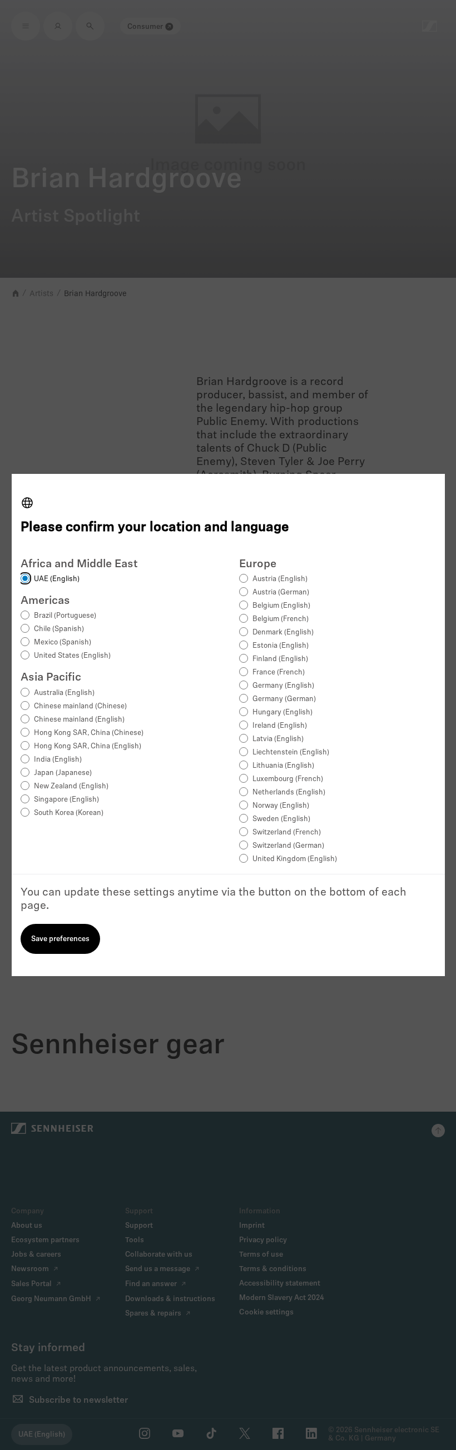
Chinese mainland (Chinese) (80, 706)
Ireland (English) (279, 725)
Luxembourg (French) (287, 779)
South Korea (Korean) (68, 813)
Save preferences (60, 939)
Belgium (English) (281, 605)
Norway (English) (280, 805)
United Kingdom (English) (294, 859)
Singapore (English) (66, 799)
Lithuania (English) (283, 765)
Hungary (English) (282, 712)
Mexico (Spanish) (62, 642)
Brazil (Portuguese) (65, 615)
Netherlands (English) (288, 792)
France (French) (278, 672)
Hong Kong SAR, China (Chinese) (88, 733)
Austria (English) (280, 579)
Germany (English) (283, 685)
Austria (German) (280, 592)
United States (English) (72, 655)
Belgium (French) (280, 619)
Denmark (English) (283, 632)
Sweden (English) (281, 819)
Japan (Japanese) (63, 773)
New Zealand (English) (71, 786)
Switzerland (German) (288, 845)
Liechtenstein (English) (290, 752)
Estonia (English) (280, 645)
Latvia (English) (278, 739)
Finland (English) (280, 659)
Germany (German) (284, 699)
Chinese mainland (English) (79, 719)
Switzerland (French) (286, 832)
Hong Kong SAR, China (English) (87, 746)
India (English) (58, 759)
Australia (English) (64, 693)
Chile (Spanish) (59, 629)
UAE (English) (57, 579)
